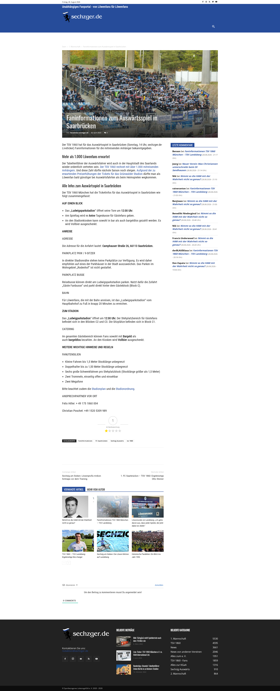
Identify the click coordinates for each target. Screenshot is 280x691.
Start (64, 46)
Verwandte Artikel (74, 489)
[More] (116, 458)
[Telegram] (110, 458)
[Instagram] (206, 2)
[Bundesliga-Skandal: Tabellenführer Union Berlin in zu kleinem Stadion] (123, 669)
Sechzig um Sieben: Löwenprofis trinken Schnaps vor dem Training (81, 477)
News (107, 111)
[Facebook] (203, 2)
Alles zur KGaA (85, 111)
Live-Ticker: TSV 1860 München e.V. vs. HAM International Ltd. (147, 653)
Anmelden (158, 585)
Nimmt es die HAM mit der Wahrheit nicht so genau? (194, 216)
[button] (213, 26)
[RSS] (89, 659)
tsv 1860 (130, 441)
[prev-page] (64, 563)
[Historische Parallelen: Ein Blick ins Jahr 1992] (148, 541)
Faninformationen (85, 441)
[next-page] (68, 563)
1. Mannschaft (74, 46)
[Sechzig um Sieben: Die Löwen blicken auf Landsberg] (113, 541)
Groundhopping (97, 111)
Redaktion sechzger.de (79, 133)
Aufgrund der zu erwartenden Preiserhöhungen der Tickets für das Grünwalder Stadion (108, 172)
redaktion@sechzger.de (75, 651)
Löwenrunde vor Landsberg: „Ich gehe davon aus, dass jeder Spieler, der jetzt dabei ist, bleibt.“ (147, 523)
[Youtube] (216, 2)
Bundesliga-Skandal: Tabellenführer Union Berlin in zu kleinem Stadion (146, 667)
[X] (209, 2)
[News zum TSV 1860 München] (82, 17)
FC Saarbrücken (101, 441)
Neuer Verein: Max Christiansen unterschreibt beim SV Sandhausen (195, 167)
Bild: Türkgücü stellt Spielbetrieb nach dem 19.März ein (147, 639)
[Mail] (81, 659)
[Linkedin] (103, 458)
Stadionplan (99, 389)
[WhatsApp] (96, 458)
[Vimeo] (213, 2)
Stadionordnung (125, 389)
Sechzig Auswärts (118, 111)
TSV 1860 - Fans (131, 111)
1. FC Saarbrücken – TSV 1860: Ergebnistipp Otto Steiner (142, 477)
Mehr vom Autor (96, 489)
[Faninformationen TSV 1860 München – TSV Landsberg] (113, 507)
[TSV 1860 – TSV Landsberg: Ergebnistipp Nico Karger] (78, 541)
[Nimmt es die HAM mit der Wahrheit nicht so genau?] (78, 507)
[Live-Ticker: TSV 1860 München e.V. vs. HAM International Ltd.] (123, 655)
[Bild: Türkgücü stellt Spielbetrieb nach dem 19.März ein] (123, 641)
